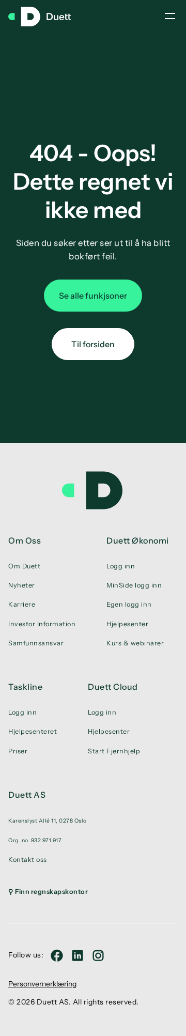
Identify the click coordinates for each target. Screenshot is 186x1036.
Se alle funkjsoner (93, 295)
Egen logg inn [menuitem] (129, 604)
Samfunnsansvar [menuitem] (36, 643)
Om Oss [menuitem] (24, 540)
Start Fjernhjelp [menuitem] (114, 751)
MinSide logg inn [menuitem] (134, 585)
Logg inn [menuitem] (120, 566)
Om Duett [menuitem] (24, 566)
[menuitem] (48, 820)
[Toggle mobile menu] (170, 16)
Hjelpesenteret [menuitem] (32, 731)
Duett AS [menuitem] (26, 795)
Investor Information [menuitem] (41, 624)
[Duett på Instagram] (98, 955)
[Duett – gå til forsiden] (44, 16)
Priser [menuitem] (17, 751)
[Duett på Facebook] (57, 955)
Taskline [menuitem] (25, 687)
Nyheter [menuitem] (21, 585)
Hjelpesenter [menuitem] (127, 624)
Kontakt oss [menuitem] (27, 859)
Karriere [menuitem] (21, 604)
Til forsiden (93, 344)
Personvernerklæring (42, 983)
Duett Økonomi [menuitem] (137, 540)
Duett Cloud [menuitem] (113, 687)
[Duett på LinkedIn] (77, 955)
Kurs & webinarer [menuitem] (135, 643)
